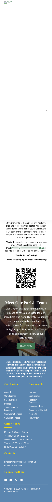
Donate (7, 403)
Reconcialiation (36, 406)
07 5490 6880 (17, 465)
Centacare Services (13, 414)
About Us (8, 392)
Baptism (32, 392)
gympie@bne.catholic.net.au (23, 462)
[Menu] (40, 110)
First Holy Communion (34, 401)
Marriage (33, 414)
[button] (5, 480)
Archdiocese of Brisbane (11, 408)
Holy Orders (34, 418)
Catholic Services (12, 418)
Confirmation (34, 396)
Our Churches (10, 396)
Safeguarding (10, 400)
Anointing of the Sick (38, 410)
